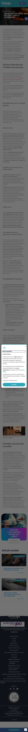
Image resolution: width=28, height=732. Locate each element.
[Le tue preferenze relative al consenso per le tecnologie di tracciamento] (25, 729)
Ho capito (14, 384)
